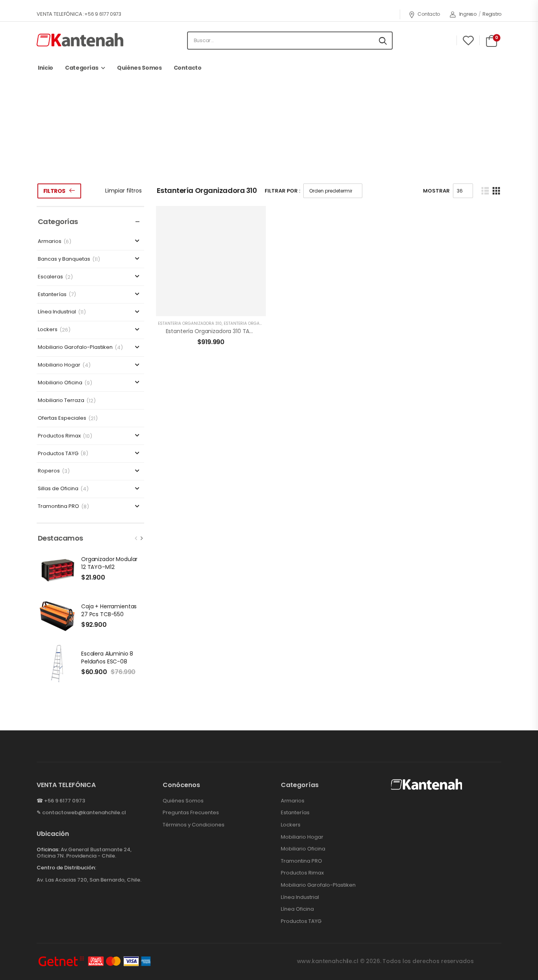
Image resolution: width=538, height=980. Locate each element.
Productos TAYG (58, 453)
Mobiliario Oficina (60, 383)
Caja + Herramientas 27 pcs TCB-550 (109, 610)
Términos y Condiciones (193, 825)
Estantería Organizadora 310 (190, 323)
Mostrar (436, 191)
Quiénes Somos (139, 68)
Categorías (81, 68)
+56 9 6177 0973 (64, 800)
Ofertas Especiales (62, 418)
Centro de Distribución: (66, 868)
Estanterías (250, 147)
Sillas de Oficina (58, 488)
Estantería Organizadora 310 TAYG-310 (217, 331)
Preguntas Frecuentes (191, 813)
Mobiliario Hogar (59, 365)
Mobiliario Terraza (61, 400)
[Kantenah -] (80, 40)
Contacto (428, 14)
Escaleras (50, 277)
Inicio (45, 68)
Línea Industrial (57, 312)
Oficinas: (48, 849)
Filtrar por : (282, 191)
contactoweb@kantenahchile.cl (84, 812)
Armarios (49, 241)
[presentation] (136, 538)
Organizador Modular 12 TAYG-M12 (109, 563)
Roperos (49, 471)
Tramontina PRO (58, 506)
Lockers (48, 329)
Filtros (54, 191)
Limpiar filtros (123, 191)
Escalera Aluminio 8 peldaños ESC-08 (107, 657)
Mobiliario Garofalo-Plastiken (75, 347)
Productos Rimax (59, 436)
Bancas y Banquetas (64, 259)
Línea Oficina (297, 909)
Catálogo (213, 147)
